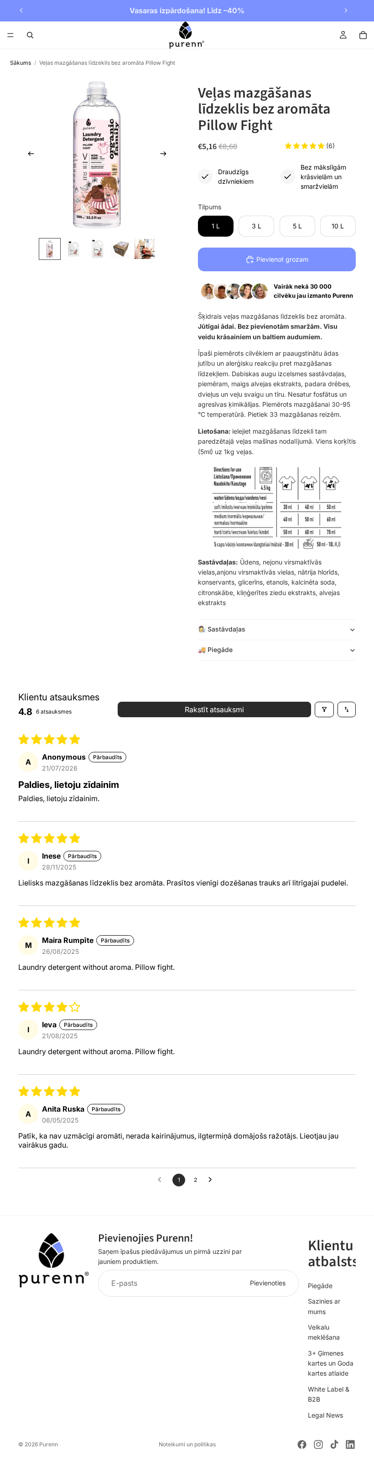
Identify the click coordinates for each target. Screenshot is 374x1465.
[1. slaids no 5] (50, 249)
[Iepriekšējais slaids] (21, 10)
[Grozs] (363, 35)
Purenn (48, 1444)
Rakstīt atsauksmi (214, 709)
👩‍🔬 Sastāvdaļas (221, 629)
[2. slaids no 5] (73, 249)
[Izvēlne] (10, 35)
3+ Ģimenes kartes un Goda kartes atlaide (330, 1363)
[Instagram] (318, 1444)
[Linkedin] (350, 1444)
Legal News (325, 1414)
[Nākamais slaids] (346, 10)
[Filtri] (324, 709)
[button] (305, 146)
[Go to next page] (212, 1180)
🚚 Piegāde (215, 649)
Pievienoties (268, 1283)
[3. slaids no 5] (97, 249)
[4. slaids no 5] (121, 249)
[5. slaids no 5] (145, 249)
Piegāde (320, 1285)
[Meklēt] (30, 35)
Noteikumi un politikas (187, 1444)
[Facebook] (301, 1444)
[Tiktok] (334, 1444)
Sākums (20, 62)
